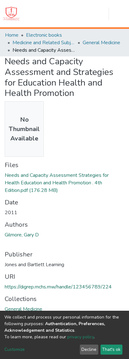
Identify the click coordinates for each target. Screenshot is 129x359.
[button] (86, 14)
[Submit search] (75, 14)
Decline (88, 349)
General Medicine (101, 42)
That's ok (111, 349)
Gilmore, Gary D (22, 234)
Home (11, 35)
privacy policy (80, 337)
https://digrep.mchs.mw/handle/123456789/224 (58, 286)
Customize (14, 349)
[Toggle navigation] (121, 14)
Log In (102, 13)
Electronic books (44, 35)
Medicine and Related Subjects (44, 42)
